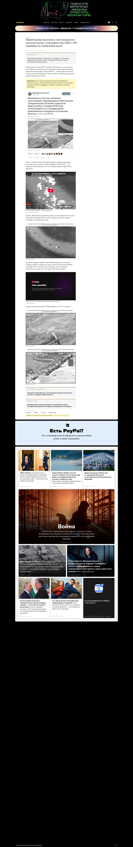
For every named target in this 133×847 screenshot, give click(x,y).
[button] (51, 125)
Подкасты (68, 22)
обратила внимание (63, 162)
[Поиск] (112, 22)
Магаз (76, 22)
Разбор (61, 22)
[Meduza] (20, 22)
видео (49, 265)
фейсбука (44, 85)
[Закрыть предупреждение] (116, 845)
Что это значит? (36, 845)
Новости (46, 22)
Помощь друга (85, 22)
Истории (54, 22)
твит (36, 83)
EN (116, 22)
